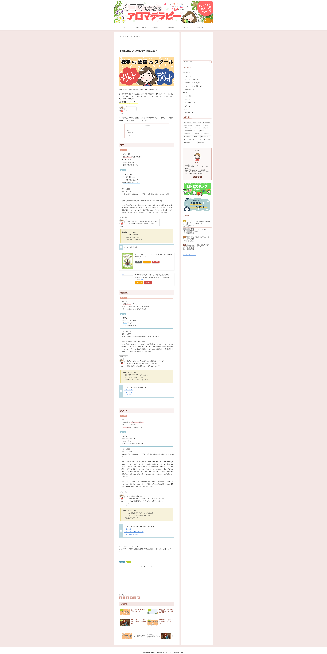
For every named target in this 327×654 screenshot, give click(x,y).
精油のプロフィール (191, 89)
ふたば (197, 162)
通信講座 (130, 132)
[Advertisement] (146, 42)
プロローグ (188, 76)
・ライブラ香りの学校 (131, 534)
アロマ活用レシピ (190, 102)
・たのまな (127, 394)
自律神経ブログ (189, 112)
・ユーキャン (128, 390)
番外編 (128, 562)
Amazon (147, 262)
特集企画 (122, 562)
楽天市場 (155, 262)
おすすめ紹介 (189, 96)
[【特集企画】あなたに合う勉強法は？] (127, 597)
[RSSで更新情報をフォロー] (201, 177)
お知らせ (187, 106)
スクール (130, 135)
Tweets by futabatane (189, 255)
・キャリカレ (128, 392)
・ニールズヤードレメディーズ (133, 532)
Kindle (139, 262)
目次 (144, 125)
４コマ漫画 (186, 73)
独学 (129, 130)
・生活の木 (127, 529)
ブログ (185, 109)
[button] (209, 62)
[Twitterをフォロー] (194, 177)
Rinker (142, 258)
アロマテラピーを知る (191, 79)
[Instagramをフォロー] (196, 177)
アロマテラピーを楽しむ (192, 83)
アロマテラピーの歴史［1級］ (194, 86)
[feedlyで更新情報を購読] (198, 177)
